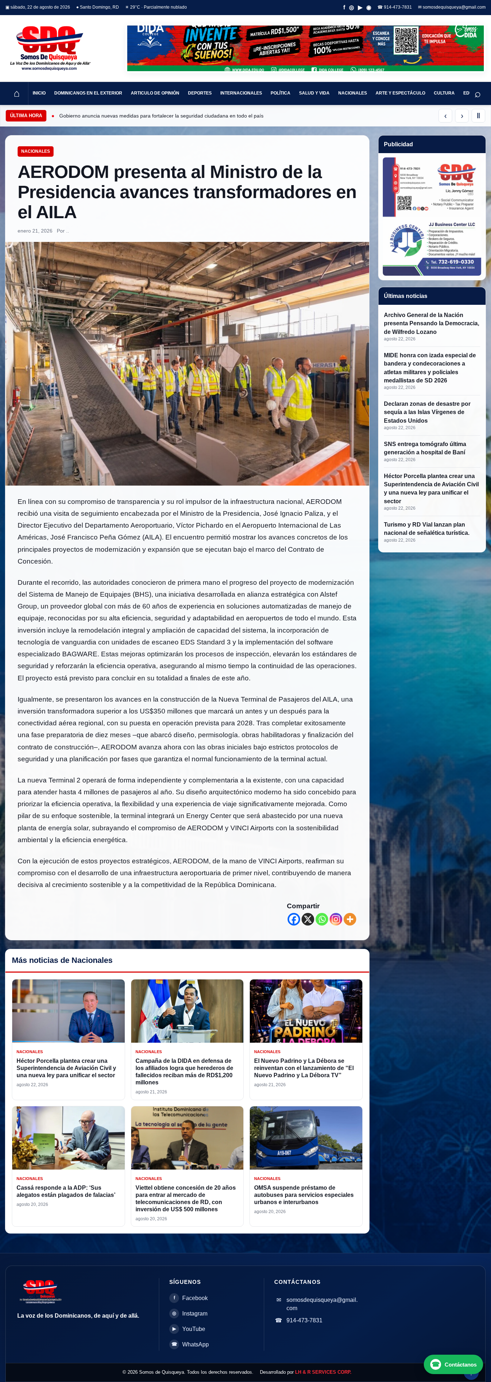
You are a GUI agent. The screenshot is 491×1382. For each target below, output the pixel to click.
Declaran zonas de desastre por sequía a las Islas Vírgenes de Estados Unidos (427, 412)
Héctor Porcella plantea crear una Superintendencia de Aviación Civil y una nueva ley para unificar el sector (66, 1068)
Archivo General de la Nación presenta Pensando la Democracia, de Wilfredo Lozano (431, 323)
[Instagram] (336, 919)
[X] (308, 919)
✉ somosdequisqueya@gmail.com (452, 7)
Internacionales (241, 93)
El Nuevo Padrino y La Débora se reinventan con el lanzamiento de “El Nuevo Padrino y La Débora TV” (304, 1068)
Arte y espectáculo (400, 93)
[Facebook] (294, 919)
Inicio (39, 93)
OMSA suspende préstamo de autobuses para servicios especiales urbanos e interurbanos (304, 1195)
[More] (350, 919)
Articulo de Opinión (155, 93)
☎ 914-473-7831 (394, 7)
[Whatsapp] (322, 919)
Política (280, 93)
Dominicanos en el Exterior (88, 93)
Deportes (200, 93)
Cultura (444, 93)
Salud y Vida (314, 93)
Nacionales (352, 93)
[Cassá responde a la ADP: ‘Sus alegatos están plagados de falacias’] (68, 1138)
